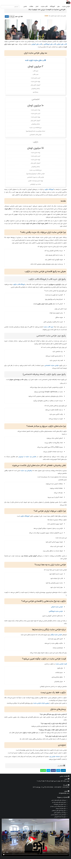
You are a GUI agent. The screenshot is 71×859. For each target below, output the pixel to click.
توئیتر (48, 770)
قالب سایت (44, 6)
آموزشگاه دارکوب (49, 189)
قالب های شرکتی (62, 44)
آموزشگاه (52, 6)
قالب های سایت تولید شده (35, 60)
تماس (25, 6)
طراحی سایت (66, 6)
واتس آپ (43, 770)
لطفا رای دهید (19, 17)
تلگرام (58, 770)
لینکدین (63, 770)
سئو (58, 6)
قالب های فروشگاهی (50, 44)
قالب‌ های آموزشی (36, 44)
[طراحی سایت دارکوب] (68, 2)
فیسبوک (53, 770)
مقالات (31, 6)
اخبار (37, 6)
